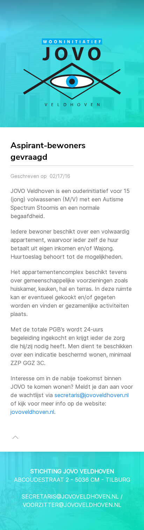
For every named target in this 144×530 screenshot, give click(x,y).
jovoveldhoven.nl (32, 411)
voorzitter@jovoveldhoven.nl (72, 504)
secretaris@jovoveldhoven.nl (92, 395)
